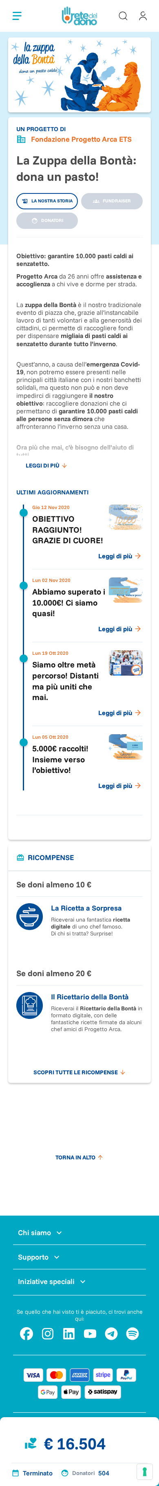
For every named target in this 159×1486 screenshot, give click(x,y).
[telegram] (111, 1334)
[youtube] (90, 1334)
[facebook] (26, 1334)
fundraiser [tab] (117, 201)
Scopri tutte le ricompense (75, 1072)
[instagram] (48, 1334)
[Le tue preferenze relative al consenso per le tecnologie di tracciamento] (144, 1471)
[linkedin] (69, 1334)
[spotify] (132, 1334)
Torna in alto (75, 1157)
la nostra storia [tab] (52, 201)
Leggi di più (115, 556)
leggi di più (43, 465)
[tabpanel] (79, 522)
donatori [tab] (52, 220)
